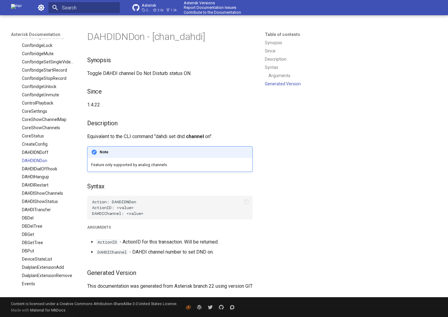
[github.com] (221, 307)
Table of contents (282, 34)
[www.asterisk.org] (188, 307)
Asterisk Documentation (35, 34)
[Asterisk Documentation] (16, 8)
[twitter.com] (210, 307)
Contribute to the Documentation (212, 12)
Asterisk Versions (199, 3)
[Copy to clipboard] (246, 201)
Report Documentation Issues (210, 7)
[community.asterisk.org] (232, 307)
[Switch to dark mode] (41, 8)
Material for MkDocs (48, 310)
